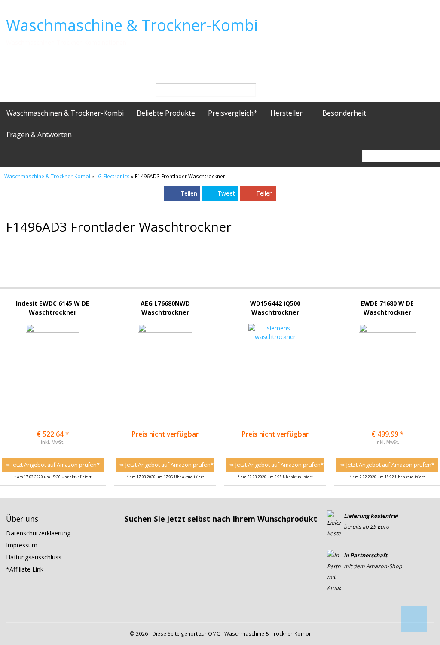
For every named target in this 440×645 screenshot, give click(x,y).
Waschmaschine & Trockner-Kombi (132, 25)
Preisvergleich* (232, 113)
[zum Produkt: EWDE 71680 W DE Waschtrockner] (387, 361)
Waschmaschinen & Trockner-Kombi (65, 113)
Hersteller (287, 113)
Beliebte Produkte (166, 113)
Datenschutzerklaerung (38, 533)
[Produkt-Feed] (332, 610)
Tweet (226, 193)
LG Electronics (112, 176)
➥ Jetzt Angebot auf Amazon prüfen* (53, 464)
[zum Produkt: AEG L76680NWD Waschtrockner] (165, 361)
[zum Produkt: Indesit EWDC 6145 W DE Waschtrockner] (53, 361)
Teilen (188, 193)
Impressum (21, 545)
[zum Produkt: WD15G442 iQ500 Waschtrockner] (275, 361)
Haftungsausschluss (33, 557)
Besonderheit (345, 113)
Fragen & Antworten (39, 134)
